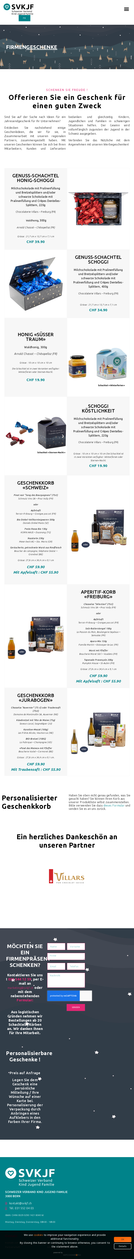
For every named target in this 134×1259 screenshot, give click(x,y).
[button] (126, 9)
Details (123, 1246)
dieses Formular (114, 805)
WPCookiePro (72, 1255)
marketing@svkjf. (19, 987)
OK (122, 1239)
